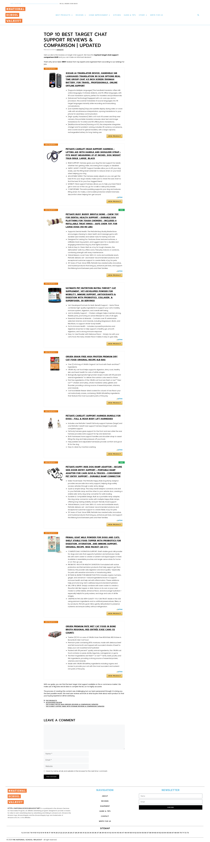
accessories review (54, 702)
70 (181, 833)
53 (138, 833)
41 (108, 833)
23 (64, 833)
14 (43, 833)
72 (185, 833)
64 (165, 833)
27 (73, 833)
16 (47, 833)
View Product (114, 136)
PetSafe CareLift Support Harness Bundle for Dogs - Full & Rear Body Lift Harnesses (93, 417)
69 (178, 833)
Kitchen (117, 15)
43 (113, 833)
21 (59, 833)
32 (86, 833)
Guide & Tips (130, 15)
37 (98, 833)
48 (126, 833)
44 (115, 833)
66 (170, 833)
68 (175, 833)
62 (160, 833)
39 (103, 833)
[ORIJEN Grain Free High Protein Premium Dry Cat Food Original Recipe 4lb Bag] (55, 364)
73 (188, 833)
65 (168, 833)
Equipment (105, 806)
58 (150, 833)
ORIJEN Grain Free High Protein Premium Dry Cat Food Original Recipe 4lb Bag (92, 358)
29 (78, 833)
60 (155, 833)
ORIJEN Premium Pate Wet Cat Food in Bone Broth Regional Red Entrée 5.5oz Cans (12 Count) (91, 629)
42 (110, 833)
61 (158, 833)
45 (118, 833)
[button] (198, 15)
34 (90, 833)
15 (45, 833)
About (105, 796)
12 (39, 833)
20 (57, 833)
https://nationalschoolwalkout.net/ (24, 808)
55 (143, 833)
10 (35, 833)
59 (153, 833)
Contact (105, 816)
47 (123, 833)
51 (133, 833)
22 (61, 833)
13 (41, 833)
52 (135, 833)
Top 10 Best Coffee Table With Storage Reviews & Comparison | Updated (75, 706)
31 (83, 833)
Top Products (51, 700)
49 (128, 833)
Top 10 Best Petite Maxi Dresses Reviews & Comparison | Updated (72, 704)
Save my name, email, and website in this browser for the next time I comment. (77, 771)
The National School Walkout (27, 840)
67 (173, 833)
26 (71, 833)
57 (148, 833)
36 (95, 833)
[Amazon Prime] (119, 197)
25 (69, 833)
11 (37, 833)
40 (105, 833)
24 (66, 833)
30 (81, 833)
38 (100, 833)
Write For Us (156, 15)
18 (52, 833)
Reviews (80, 15)
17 (50, 833)
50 (131, 833)
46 (120, 833)
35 (93, 833)
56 (145, 833)
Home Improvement (98, 15)
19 (54, 833)
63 (163, 833)
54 (140, 833)
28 (76, 833)
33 (88, 833)
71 (183, 833)
